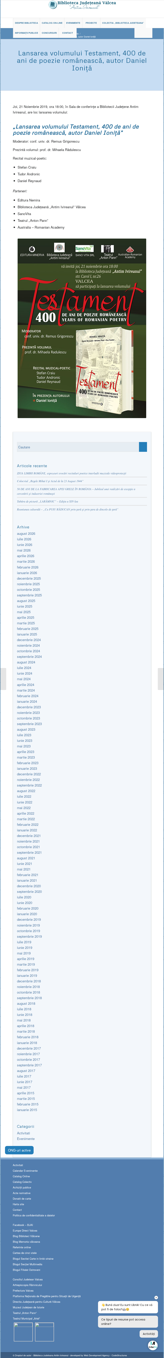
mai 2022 (24, 807)
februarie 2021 (27, 874)
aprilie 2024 (25, 684)
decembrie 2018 (29, 980)
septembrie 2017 (29, 1064)
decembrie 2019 (29, 919)
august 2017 (26, 1070)
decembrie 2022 (29, 773)
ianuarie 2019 (27, 975)
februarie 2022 (27, 824)
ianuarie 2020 (27, 913)
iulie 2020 (24, 896)
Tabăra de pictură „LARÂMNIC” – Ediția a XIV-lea (47, 501)
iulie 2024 (24, 667)
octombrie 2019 (28, 930)
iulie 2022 (24, 796)
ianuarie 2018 (27, 1042)
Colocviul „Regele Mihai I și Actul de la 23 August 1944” (50, 481)
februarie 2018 (27, 1036)
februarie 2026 (27, 567)
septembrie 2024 (29, 656)
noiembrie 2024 (28, 645)
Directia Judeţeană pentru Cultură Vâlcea (36, 1302)
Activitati (23, 1132)
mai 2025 (24, 611)
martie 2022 (26, 818)
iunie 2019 (24, 947)
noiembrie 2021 (28, 841)
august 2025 (26, 600)
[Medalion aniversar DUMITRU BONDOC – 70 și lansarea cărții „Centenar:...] (3, 679)
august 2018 (26, 1003)
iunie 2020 (24, 902)
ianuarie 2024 (27, 701)
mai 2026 (24, 550)
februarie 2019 (27, 969)
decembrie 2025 (29, 578)
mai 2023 (24, 745)
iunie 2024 (24, 673)
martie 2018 (26, 1031)
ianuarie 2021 (27, 880)
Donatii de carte (22, 1198)
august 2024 (26, 661)
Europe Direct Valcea (25, 1230)
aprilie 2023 (25, 751)
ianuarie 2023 (27, 768)
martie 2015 (26, 1098)
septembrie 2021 (29, 852)
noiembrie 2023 (28, 712)
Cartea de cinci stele (25, 1253)
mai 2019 (24, 952)
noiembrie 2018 (28, 986)
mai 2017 (24, 1087)
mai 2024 (24, 678)
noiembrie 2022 (28, 779)
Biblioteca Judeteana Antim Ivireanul (50, 1355)
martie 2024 (26, 690)
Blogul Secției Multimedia (27, 1264)
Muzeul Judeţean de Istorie (28, 1307)
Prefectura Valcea (23, 1290)
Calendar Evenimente (25, 1170)
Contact (17, 1210)
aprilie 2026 (25, 555)
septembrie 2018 (29, 997)
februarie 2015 (27, 1103)
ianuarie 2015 (27, 1109)
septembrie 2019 (29, 936)
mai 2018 (24, 1020)
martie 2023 (26, 757)
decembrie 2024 (29, 639)
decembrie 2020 (29, 885)
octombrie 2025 (28, 589)
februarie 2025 (27, 628)
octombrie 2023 (28, 718)
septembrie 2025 (29, 594)
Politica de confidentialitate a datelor (34, 1215)
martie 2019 (26, 964)
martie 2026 (26, 561)
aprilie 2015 (25, 1092)
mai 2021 (24, 869)
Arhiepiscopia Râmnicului (27, 1285)
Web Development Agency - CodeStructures (105, 1355)
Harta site (18, 1204)
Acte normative (21, 1193)
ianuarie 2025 (27, 634)
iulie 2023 (24, 734)
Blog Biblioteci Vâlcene (26, 1236)
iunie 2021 (24, 863)
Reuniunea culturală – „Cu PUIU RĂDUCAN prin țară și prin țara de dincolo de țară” (67, 509)
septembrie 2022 (29, 785)
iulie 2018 (24, 1008)
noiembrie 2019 (28, 925)
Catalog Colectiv (22, 1182)
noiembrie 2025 (28, 583)
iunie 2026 (24, 544)
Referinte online (22, 1247)
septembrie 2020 (29, 891)
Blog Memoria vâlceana (26, 1242)
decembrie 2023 (29, 706)
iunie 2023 (24, 740)
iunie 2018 (24, 1014)
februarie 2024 (27, 695)
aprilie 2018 (25, 1025)
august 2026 (26, 533)
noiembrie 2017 (28, 1053)
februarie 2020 (27, 908)
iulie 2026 (24, 538)
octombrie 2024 (28, 650)
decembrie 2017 (29, 1048)
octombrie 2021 (28, 846)
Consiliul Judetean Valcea (28, 1279)
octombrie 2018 (28, 992)
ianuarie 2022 (27, 829)
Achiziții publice (22, 1187)
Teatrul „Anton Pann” (25, 1313)
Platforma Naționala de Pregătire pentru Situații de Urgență (47, 1296)
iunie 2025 (24, 606)
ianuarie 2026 (27, 572)
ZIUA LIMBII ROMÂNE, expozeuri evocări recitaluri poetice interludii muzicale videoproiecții (71, 473)
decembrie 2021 (29, 835)
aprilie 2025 (25, 617)
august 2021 (26, 857)
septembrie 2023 (29, 723)
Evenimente (26, 1138)
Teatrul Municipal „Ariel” (26, 1318)
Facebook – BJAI (23, 1225)
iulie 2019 (24, 941)
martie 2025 (26, 622)
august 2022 (26, 790)
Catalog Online (21, 1176)
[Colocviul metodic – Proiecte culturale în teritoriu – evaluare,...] (161, 679)
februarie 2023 (27, 762)
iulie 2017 (24, 1076)
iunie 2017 (24, 1081)
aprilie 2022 (25, 813)
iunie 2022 (24, 801)
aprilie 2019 (25, 958)
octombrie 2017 (28, 1059)
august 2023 (26, 729)
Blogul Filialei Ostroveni (26, 1270)
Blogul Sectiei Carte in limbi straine (33, 1258)
